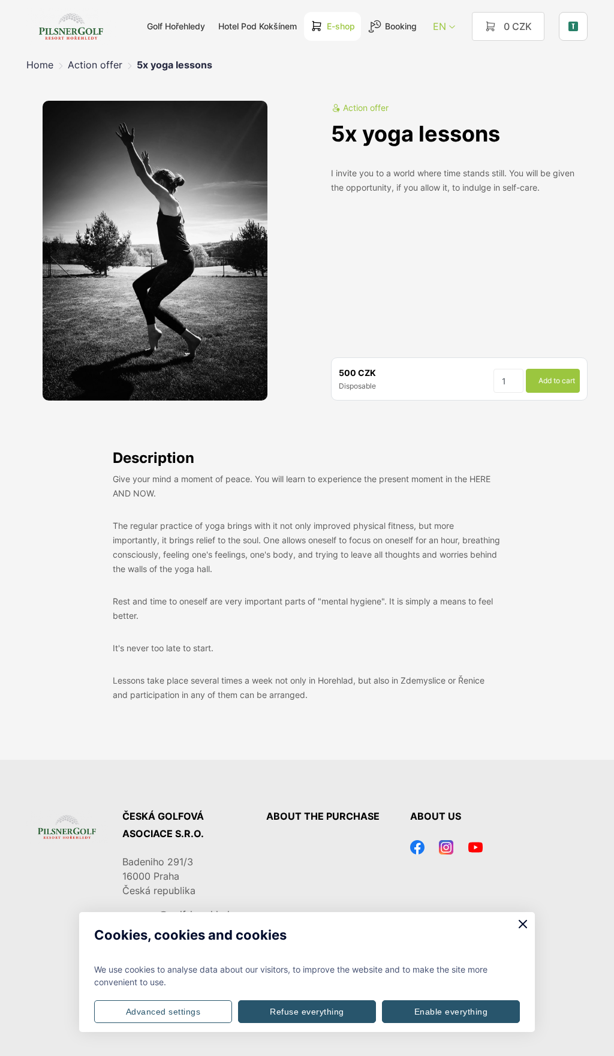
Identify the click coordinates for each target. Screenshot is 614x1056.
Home (39, 65)
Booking (401, 26)
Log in (573, 26)
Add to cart (556, 380)
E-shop (341, 26)
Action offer (95, 65)
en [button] (439, 26)
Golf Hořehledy (176, 26)
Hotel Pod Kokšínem (257, 26)
